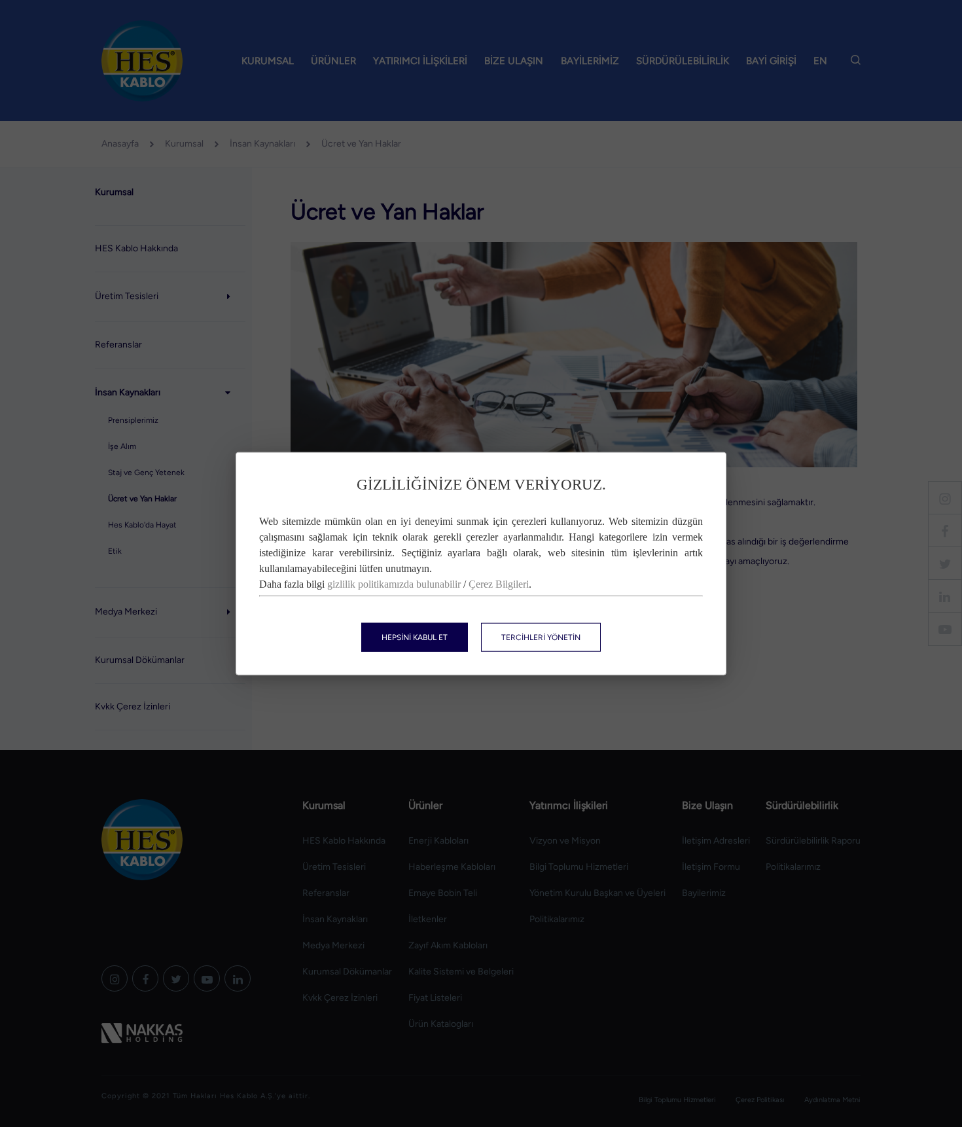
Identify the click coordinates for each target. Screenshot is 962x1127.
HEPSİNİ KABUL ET (415, 636)
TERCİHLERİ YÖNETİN (540, 636)
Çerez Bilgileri (499, 583)
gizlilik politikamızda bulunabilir (394, 583)
